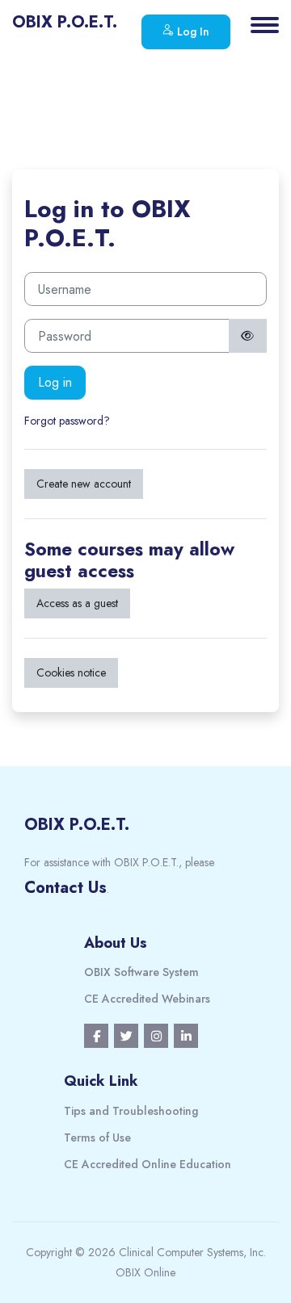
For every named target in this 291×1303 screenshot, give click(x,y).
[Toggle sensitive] (248, 336)
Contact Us (65, 887)
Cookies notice (71, 672)
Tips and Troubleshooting (131, 1111)
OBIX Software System (141, 972)
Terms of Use (97, 1137)
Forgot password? (67, 421)
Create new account (83, 484)
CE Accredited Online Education (147, 1164)
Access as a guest (77, 603)
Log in (55, 382)
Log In (191, 31)
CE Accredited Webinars (147, 999)
